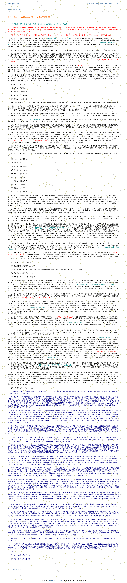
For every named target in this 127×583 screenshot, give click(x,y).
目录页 (14, 9)
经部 (92, 3)
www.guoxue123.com (55, 580)
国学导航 (11, 4)
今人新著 (117, 3)
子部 (101, 3)
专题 (110, 3)
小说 (18, 4)
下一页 (19, 9)
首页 (88, 3)
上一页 (10, 9)
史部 (97, 3)
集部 (106, 3)
